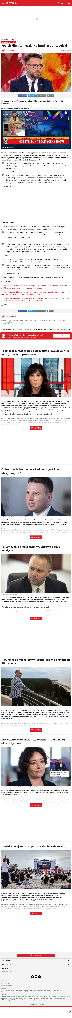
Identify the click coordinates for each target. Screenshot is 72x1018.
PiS (14, 329)
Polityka (12, 39)
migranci (19, 329)
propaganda (38, 329)
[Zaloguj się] (65, 2)
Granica (26, 329)
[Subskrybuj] (62, 2)
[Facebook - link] (32, 976)
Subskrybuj (9, 322)
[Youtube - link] (36, 976)
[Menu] (69, 2)
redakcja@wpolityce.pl (33, 320)
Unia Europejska (6, 329)
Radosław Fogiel (54, 329)
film (31, 329)
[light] (58, 3)
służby (45, 329)
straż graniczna (65, 329)
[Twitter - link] (39, 976)
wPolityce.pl (4, 39)
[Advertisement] (36, 202)
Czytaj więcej (36, 428)
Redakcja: (5, 981)
